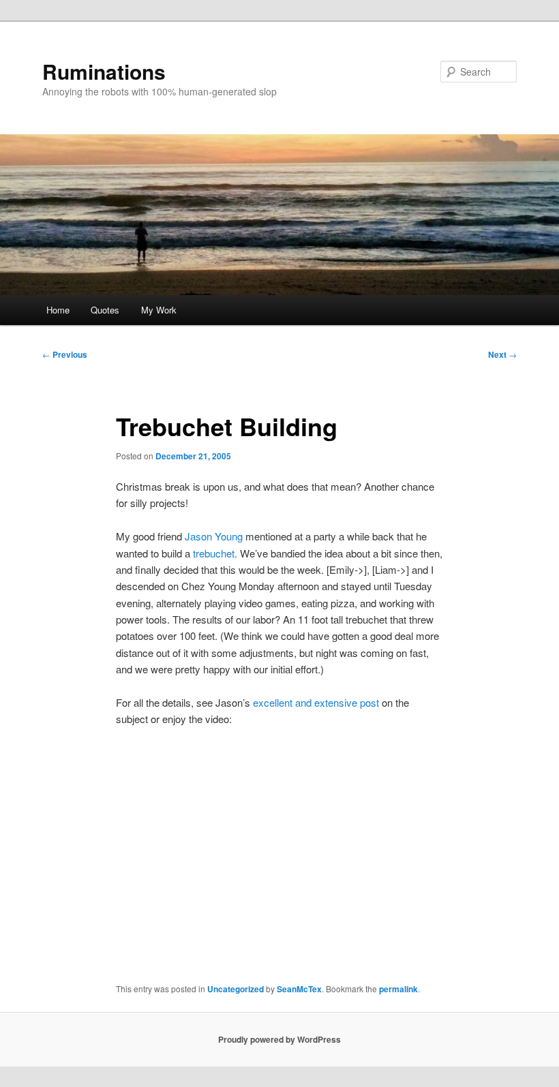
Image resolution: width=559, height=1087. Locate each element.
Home (58, 309)
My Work (159, 309)
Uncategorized (235, 989)
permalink (398, 989)
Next (502, 354)
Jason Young (214, 536)
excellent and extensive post (316, 702)
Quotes (105, 309)
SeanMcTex (299, 989)
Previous (64, 354)
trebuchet (214, 553)
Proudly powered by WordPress (279, 1039)
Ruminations (104, 71)
